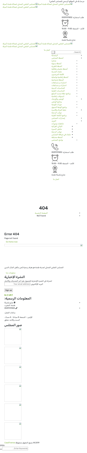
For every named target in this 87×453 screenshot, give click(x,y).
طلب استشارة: (78, 17)
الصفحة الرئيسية (41, 213)
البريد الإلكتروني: (36, 284)
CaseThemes (9, 443)
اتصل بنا (56, 179)
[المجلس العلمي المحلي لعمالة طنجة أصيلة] (55, 4)
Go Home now (12, 242)
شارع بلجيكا (70, 40)
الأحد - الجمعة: (78, 29)
